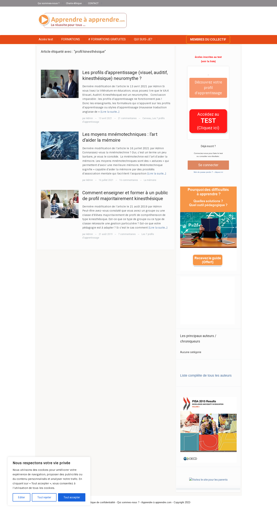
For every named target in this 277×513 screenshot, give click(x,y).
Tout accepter (72, 497)
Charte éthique (74, 3)
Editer (21, 497)
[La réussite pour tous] (82, 20)
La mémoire (150, 180)
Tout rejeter (44, 497)
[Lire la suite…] (110, 111)
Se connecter (208, 165)
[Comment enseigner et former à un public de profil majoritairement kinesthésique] (60, 203)
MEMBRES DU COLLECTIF (208, 39)
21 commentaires (127, 118)
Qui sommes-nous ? (49, 3)
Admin (89, 118)
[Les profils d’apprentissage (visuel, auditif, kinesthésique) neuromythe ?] (60, 83)
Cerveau (146, 118)
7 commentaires (127, 234)
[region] (49, 481)
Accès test (46, 39)
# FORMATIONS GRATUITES (107, 39)
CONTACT (93, 3)
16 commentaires (128, 180)
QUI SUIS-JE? (143, 39)
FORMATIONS (70, 39)
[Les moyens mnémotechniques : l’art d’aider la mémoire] (60, 145)
